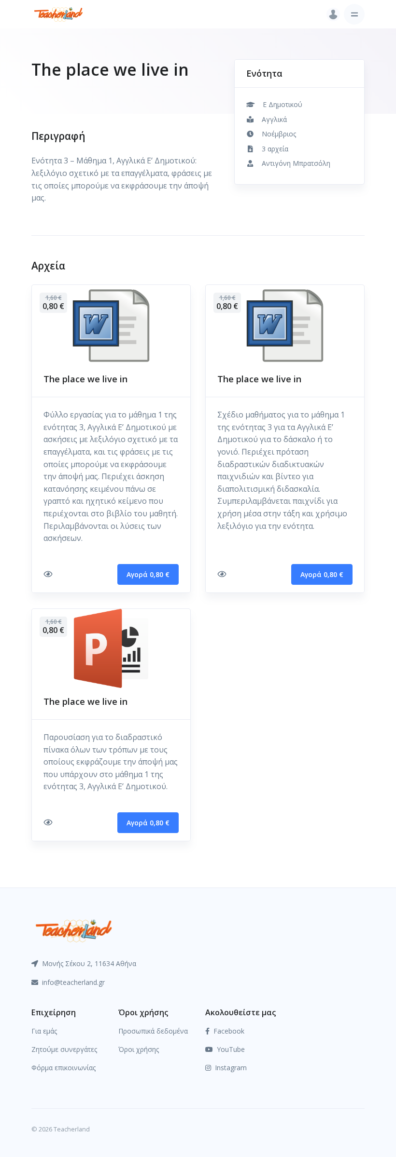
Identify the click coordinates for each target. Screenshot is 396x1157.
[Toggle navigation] (354, 14)
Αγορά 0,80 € (148, 574)
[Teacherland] (58, 14)
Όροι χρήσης (138, 1049)
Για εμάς (44, 1031)
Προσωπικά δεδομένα (153, 1031)
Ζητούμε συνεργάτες (64, 1049)
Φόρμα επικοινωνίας (63, 1067)
